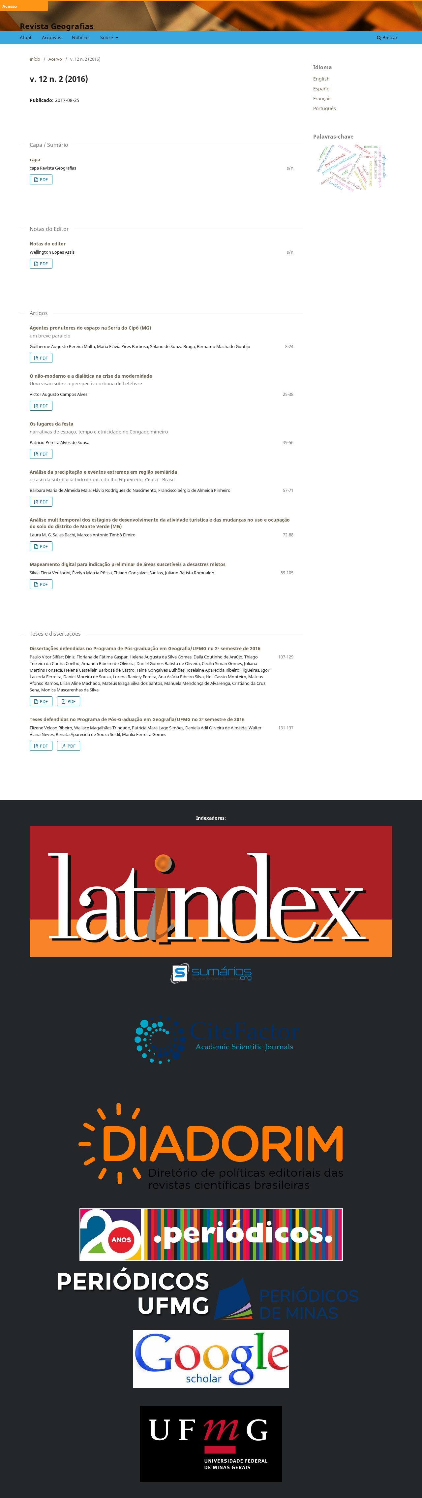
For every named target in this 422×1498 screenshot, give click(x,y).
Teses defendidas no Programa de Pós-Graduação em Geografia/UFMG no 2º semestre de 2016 (137, 719)
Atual (25, 37)
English (321, 79)
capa (35, 159)
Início (35, 59)
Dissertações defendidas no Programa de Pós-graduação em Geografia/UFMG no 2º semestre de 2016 (145, 648)
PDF (43, 179)
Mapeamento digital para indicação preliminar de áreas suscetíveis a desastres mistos (128, 564)
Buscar (389, 37)
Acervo (55, 59)
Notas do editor (48, 243)
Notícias (81, 37)
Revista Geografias (57, 25)
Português (324, 108)
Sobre (107, 37)
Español (322, 88)
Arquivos (51, 37)
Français (322, 98)
